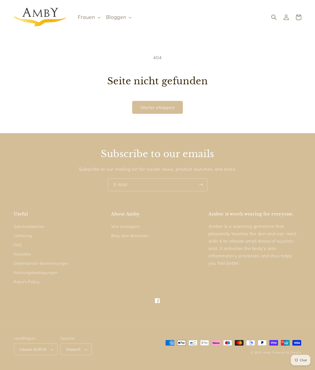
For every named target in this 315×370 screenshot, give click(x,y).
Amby (267, 352)
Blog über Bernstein (130, 235)
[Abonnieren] (201, 184)
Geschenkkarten (29, 226)
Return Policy (26, 281)
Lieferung (23, 235)
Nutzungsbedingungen (36, 272)
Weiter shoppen (157, 107)
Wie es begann (125, 226)
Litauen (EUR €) (33, 349)
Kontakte (22, 254)
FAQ (18, 244)
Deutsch (73, 349)
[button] (88, 17)
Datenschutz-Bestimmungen (41, 263)
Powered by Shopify (286, 352)
